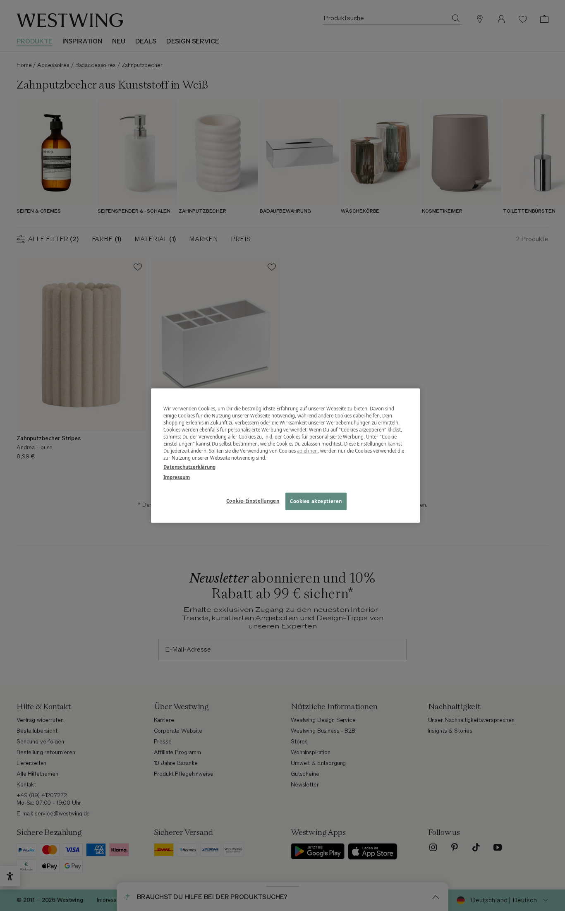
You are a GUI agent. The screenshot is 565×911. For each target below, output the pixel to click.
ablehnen (307, 451)
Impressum (176, 477)
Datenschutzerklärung (189, 466)
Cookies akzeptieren (316, 501)
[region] (285, 455)
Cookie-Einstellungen (252, 500)
